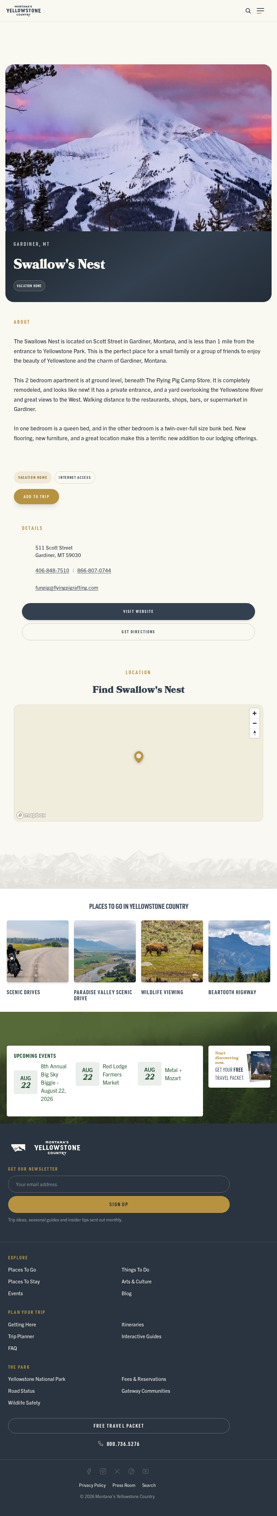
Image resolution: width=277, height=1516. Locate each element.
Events (15, 1293)
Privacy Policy (92, 1485)
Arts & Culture (137, 1281)
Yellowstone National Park (37, 1378)
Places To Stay (24, 1281)
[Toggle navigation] (264, 10)
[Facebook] (88, 1471)
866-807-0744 (94, 570)
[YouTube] (145, 1471)
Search (149, 1485)
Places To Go (22, 1269)
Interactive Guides (141, 1336)
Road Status (21, 1390)
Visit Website (138, 611)
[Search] (248, 10)
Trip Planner (21, 1336)
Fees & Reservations (144, 1378)
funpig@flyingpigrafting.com (66, 587)
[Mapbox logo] (31, 815)
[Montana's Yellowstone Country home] (23, 11)
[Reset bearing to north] (254, 733)
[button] (139, 757)
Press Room (123, 1485)
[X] (117, 1471)
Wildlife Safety (24, 1402)
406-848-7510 (52, 570)
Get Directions (138, 631)
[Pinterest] (131, 1471)
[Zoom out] (254, 723)
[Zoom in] (254, 713)
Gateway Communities (146, 1390)
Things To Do (135, 1269)
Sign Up (118, 1204)
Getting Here (22, 1324)
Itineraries (133, 1324)
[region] (138, 763)
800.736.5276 (123, 1443)
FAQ (12, 1348)
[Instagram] (103, 1471)
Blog (127, 1293)
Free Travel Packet (119, 1425)
